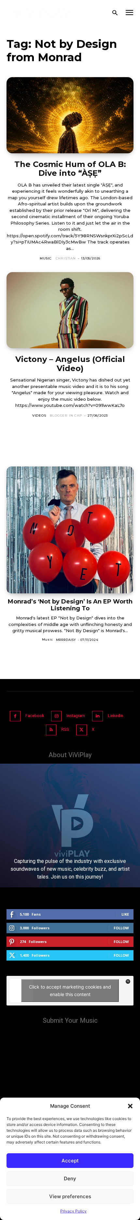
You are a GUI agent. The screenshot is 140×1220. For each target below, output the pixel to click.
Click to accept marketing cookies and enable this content (70, 990)
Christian (66, 258)
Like (125, 914)
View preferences (70, 1196)
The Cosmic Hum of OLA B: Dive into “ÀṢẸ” (70, 168)
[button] (130, 1106)
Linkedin (115, 716)
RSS (65, 729)
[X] (81, 730)
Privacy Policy (73, 1211)
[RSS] (51, 730)
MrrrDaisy (66, 640)
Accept (70, 1161)
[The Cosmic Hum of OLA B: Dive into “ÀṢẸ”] (70, 115)
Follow (121, 927)
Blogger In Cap (66, 415)
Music (46, 258)
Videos (39, 415)
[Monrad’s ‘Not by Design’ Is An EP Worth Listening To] (70, 529)
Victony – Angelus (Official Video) (70, 363)
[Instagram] (56, 716)
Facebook (34, 716)
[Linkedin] (97, 716)
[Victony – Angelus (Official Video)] (70, 310)
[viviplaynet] (42, 13)
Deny (70, 1178)
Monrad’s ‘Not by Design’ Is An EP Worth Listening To (70, 605)
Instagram (75, 716)
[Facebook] (15, 716)
